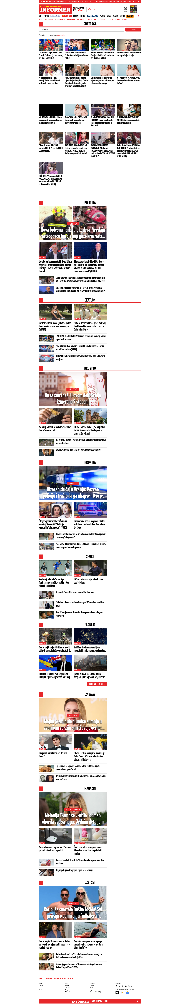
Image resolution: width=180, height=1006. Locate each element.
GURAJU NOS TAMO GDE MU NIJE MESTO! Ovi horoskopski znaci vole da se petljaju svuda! (128, 120)
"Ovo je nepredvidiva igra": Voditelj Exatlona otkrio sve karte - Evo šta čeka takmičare (90, 326)
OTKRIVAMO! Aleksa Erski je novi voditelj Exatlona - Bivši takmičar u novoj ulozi (80, 358)
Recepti (103, 20)
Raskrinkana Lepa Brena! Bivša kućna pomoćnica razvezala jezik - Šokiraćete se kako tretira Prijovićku (79, 956)
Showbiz (73, 715)
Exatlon (42, 319)
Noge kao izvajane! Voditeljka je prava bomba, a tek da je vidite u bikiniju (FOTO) (88, 944)
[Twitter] (120, 986)
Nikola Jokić (93, 20)
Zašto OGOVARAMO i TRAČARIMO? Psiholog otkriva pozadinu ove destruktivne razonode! (76, 120)
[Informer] (90, 9)
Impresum (93, 990)
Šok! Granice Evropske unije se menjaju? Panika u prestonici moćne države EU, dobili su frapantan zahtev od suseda (90, 649)
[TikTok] (132, 986)
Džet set (122, 16)
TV (39, 988)
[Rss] (129, 986)
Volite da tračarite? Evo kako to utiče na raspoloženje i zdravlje (129, 54)
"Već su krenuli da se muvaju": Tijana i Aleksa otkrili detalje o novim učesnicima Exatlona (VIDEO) (80, 348)
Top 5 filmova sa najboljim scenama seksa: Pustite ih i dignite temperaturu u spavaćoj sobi (78, 768)
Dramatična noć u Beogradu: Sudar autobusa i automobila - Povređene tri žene (89, 524)
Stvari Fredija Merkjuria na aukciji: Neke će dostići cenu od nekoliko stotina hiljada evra (89, 756)
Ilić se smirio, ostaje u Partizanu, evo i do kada (88, 581)
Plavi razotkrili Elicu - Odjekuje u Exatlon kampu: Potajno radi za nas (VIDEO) (76, 55)
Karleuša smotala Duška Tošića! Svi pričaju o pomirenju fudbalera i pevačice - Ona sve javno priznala (73, 913)
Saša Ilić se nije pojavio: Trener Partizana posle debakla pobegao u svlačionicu (79, 614)
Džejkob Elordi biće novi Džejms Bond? (53, 755)
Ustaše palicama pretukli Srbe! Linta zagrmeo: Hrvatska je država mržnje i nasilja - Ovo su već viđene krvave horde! (55, 266)
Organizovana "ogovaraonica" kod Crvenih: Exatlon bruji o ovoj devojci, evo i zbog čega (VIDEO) (51, 55)
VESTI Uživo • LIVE (100, 1001)
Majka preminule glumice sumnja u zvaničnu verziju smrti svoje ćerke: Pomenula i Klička (73, 725)
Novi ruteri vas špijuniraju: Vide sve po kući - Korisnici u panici (55, 849)
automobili (81, 20)
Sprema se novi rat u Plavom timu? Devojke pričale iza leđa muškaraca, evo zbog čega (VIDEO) (102, 55)
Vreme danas (60, 20)
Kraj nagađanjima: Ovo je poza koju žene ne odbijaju (74, 870)
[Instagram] (123, 986)
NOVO (40, 16)
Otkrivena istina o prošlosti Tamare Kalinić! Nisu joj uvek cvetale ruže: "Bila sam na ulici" (133, 1)
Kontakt (92, 988)
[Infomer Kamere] (80, 9)
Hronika (82, 16)
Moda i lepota (73, 809)
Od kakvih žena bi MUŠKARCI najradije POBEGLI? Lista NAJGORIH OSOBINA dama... (50, 148)
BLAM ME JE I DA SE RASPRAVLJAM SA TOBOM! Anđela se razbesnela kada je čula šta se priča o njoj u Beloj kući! (102, 121)
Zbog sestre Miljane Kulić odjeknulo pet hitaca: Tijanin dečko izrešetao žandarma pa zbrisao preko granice (81, 546)
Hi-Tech (41, 843)
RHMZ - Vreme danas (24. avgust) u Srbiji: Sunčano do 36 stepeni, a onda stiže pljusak (89, 430)
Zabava (109, 16)
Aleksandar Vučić (46, 20)
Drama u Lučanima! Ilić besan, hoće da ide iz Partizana (75, 592)
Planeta (102, 16)
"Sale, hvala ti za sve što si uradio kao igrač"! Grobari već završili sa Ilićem (80, 604)
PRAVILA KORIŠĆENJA (95, 992)
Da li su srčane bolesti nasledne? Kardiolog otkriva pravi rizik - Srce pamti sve (80, 862)
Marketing (93, 983)
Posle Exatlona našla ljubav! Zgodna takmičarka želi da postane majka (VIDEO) (55, 326)
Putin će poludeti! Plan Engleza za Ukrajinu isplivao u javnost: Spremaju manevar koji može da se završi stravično (55, 675)
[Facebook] (117, 986)
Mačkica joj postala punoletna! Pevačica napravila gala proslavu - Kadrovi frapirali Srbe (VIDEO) (79, 966)
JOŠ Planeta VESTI (96, 684)
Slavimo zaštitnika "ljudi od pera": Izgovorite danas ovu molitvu (78, 450)
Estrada (73, 903)
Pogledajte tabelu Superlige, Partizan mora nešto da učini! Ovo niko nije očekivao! (54, 583)
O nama (92, 986)
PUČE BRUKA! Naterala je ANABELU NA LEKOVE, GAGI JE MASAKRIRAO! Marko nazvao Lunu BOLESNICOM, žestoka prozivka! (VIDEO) (50, 180)
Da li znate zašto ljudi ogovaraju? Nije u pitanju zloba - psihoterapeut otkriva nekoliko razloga (102, 81)
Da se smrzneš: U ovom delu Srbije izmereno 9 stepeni (73, 399)
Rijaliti (41, 937)
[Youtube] (126, 986)
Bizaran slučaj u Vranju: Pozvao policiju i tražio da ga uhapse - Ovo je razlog (82, 1)
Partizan (42, 575)
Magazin (115, 16)
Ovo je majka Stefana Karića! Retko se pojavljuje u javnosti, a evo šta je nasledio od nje (54, 944)
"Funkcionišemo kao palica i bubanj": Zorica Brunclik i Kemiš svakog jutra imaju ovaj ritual (49, 81)
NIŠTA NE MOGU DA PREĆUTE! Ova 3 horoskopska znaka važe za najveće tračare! (128, 81)
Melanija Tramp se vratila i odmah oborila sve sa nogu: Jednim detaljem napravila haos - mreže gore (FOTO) (73, 819)
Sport (66, 983)
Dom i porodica (79, 843)
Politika (46, 16)
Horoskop (71, 20)
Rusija (110, 20)
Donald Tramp (121, 20)
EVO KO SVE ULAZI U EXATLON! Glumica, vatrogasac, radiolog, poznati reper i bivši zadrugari (81, 338)
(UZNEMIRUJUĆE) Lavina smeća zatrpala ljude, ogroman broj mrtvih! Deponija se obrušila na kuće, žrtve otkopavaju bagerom (89, 675)
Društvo (76, 16)
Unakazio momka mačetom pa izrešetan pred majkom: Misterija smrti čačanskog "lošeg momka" (81, 536)
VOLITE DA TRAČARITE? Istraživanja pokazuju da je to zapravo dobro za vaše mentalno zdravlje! (50, 120)
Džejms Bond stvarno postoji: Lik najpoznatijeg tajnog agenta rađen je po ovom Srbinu (81, 778)
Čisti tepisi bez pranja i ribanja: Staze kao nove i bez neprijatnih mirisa (88, 850)
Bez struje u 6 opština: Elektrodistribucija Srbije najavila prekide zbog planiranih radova (81, 442)
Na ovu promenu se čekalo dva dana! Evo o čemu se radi (55, 429)
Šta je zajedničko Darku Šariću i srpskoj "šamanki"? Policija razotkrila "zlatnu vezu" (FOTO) (53, 524)
